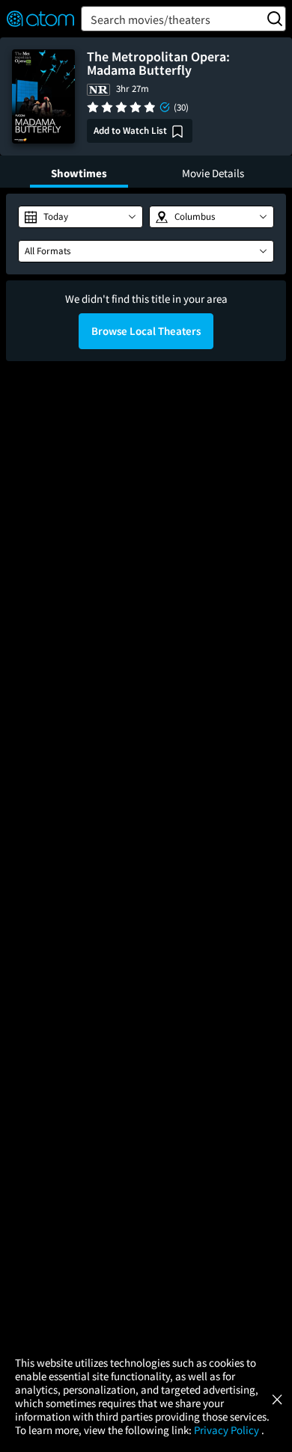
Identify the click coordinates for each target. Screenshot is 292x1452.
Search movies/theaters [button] (150, 19)
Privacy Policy (227, 1430)
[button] (80, 217)
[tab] (79, 172)
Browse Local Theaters (146, 331)
